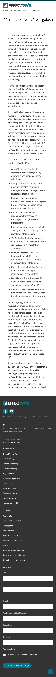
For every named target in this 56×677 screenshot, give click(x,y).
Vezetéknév (8, 584)
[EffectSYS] (17, 7)
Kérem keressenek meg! (17, 665)
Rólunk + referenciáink (13, 540)
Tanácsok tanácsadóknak (14, 555)
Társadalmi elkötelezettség (15, 560)
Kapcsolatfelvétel (10, 535)
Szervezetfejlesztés (11, 478)
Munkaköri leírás (10, 488)
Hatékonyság (8, 459)
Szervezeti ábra (10, 493)
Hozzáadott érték (10, 498)
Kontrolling (8, 483)
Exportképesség (10, 468)
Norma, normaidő (10, 503)
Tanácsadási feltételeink (13, 550)
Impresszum (8, 526)
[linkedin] (11, 411)
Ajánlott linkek (9, 516)
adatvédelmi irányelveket (27, 654)
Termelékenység (10, 454)
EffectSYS (16, 440)
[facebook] (5, 411)
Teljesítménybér (10, 473)
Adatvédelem (8, 531)
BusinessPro (15, 443)
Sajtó (5, 545)
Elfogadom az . (22, 654)
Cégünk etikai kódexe (12, 521)
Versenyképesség (10, 464)
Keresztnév (7, 595)
